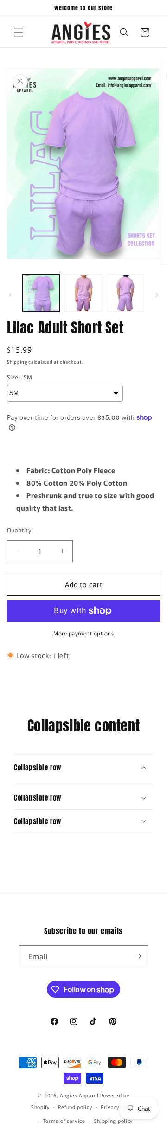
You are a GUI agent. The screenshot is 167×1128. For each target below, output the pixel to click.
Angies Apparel (79, 1095)
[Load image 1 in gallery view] (41, 292)
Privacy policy (118, 1106)
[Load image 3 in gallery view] (125, 292)
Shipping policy (113, 1120)
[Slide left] (10, 295)
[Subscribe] (138, 956)
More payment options (83, 633)
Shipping (17, 361)
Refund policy (75, 1106)
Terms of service (64, 1120)
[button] (18, 32)
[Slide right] (157, 295)
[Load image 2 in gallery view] (83, 292)
